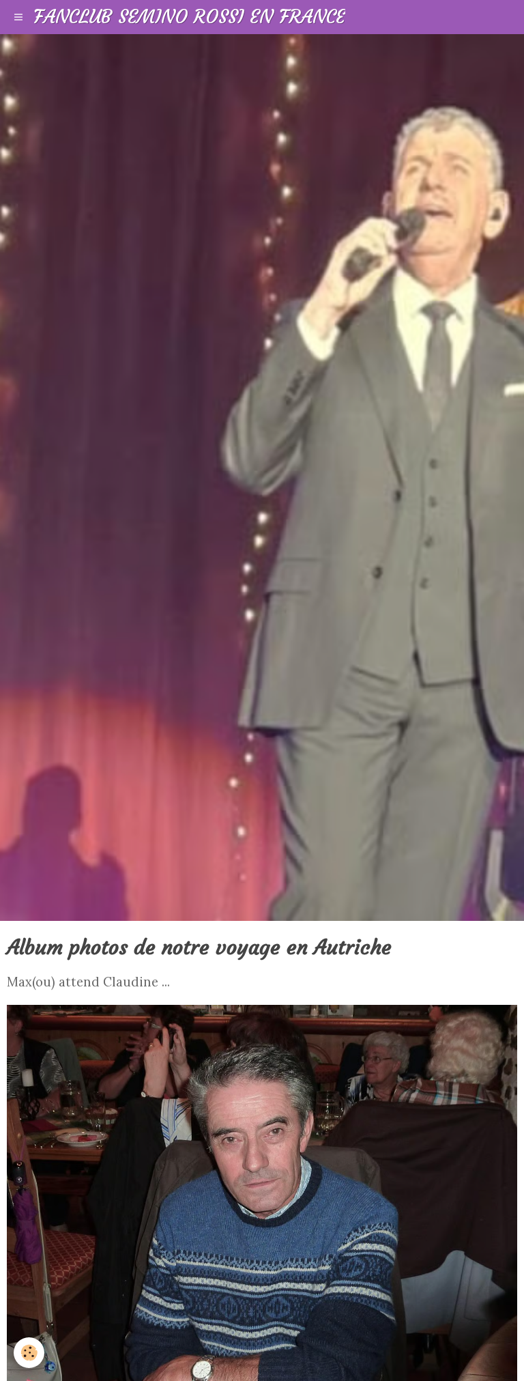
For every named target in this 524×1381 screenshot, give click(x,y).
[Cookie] (29, 1352)
